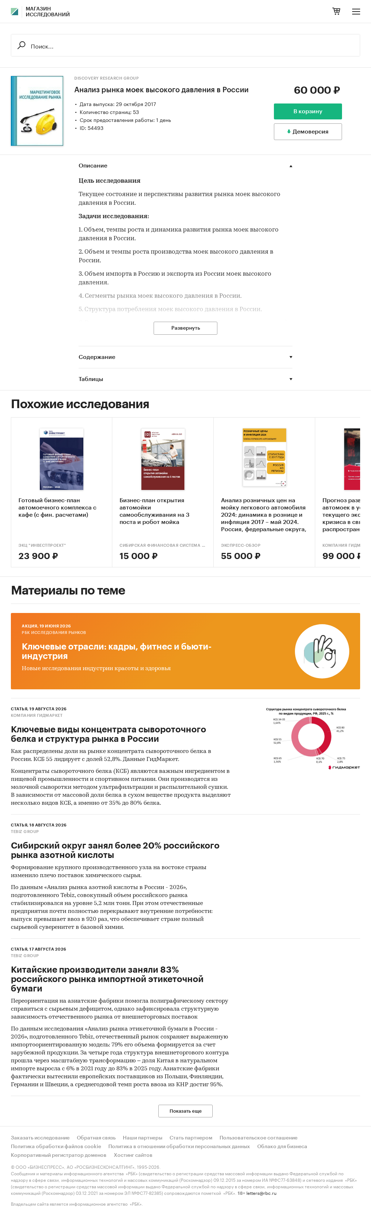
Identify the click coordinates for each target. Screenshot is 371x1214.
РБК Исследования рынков (54, 633)
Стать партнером (191, 1138)
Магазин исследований (48, 12)
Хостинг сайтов (133, 1155)
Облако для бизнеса (282, 1146)
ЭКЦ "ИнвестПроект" (42, 545)
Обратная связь (96, 1138)
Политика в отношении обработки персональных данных (179, 1146)
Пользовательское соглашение (258, 1138)
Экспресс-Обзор (240, 545)
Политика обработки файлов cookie (56, 1146)
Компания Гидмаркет (36, 716)
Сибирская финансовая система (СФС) (163, 545)
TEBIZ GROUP (25, 832)
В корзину (307, 111)
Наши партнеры (142, 1138)
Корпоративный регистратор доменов (59, 1155)
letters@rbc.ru (261, 1192)
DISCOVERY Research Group (106, 78)
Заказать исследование (40, 1138)
